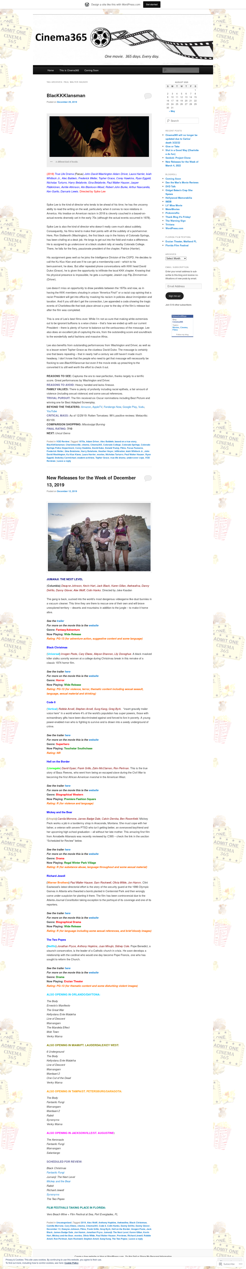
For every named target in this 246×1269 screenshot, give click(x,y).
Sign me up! (174, 295)
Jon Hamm (79, 1232)
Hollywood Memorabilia (179, 197)
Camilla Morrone (55, 1225)
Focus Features (135, 448)
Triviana (170, 224)
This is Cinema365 (69, 70)
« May (172, 111)
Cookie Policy (71, 1262)
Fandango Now (112, 407)
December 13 (54, 1229)
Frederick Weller (55, 451)
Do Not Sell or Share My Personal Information (148, 1256)
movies (100, 454)
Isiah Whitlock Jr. (134, 451)
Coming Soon (91, 70)
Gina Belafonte (72, 451)
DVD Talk (171, 186)
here (67, 671)
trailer (60, 621)
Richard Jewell (135, 1235)
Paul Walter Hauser (134, 454)
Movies (176, 327)
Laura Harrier (89, 454)
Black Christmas (138, 1222)
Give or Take (172, 146)
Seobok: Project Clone (178, 157)
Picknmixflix (172, 213)
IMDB (168, 201)
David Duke (98, 448)
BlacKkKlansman (56, 444)
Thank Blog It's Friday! (178, 217)
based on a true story (126, 441)
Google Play (130, 407)
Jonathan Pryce (94, 1232)
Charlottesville (73, 444)
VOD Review (62, 441)
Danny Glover (143, 1225)
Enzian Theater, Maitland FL (181, 241)
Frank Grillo (93, 1229)
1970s (82, 441)
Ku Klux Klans (73, 454)
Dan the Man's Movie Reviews (182, 182)
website (94, 625)
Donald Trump (112, 448)
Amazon (86, 407)
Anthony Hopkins (107, 1222)
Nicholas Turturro (114, 454)
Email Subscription (177, 267)
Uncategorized (63, 1222)
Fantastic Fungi (55, 1172)
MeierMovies (173, 209)
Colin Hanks (113, 1225)
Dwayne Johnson (70, 1229)
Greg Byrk (105, 1229)
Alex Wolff (92, 1222)
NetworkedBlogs (179, 316)
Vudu (141, 407)
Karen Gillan (135, 1232)
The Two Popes (119, 1238)
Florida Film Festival (177, 245)
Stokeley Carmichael (65, 457)
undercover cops (135, 457)
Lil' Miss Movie (174, 205)
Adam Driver (92, 441)
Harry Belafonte (89, 451)
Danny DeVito (128, 1225)
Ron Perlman (60, 1238)
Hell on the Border (121, 1229)
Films (123, 448)
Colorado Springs (131, 444)
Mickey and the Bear (59, 1181)
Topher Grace (102, 457)
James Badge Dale (63, 1232)
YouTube (52, 411)
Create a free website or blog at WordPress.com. (99, 1256)
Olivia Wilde (89, 1235)
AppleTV (97, 407)
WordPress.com (174, 228)
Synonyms (53, 1194)
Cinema (183, 327)
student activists (85, 457)
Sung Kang (105, 1238)
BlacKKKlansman (66, 95)
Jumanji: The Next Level (116, 1232)
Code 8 (102, 1225)
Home (51, 70)
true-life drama (118, 457)
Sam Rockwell (75, 1238)
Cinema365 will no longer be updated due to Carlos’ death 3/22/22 (181, 138)
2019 (83, 1222)
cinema (85, 444)
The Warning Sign (176, 220)
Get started (152, 4)
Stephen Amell (91, 1238)
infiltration (120, 451)
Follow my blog (182, 335)
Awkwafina (122, 1222)
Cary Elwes (70, 1225)
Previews (121, 1235)
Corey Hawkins (83, 448)
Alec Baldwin (107, 441)
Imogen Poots (138, 1229)
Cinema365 (96, 444)
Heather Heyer (105, 451)
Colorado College (112, 444)
